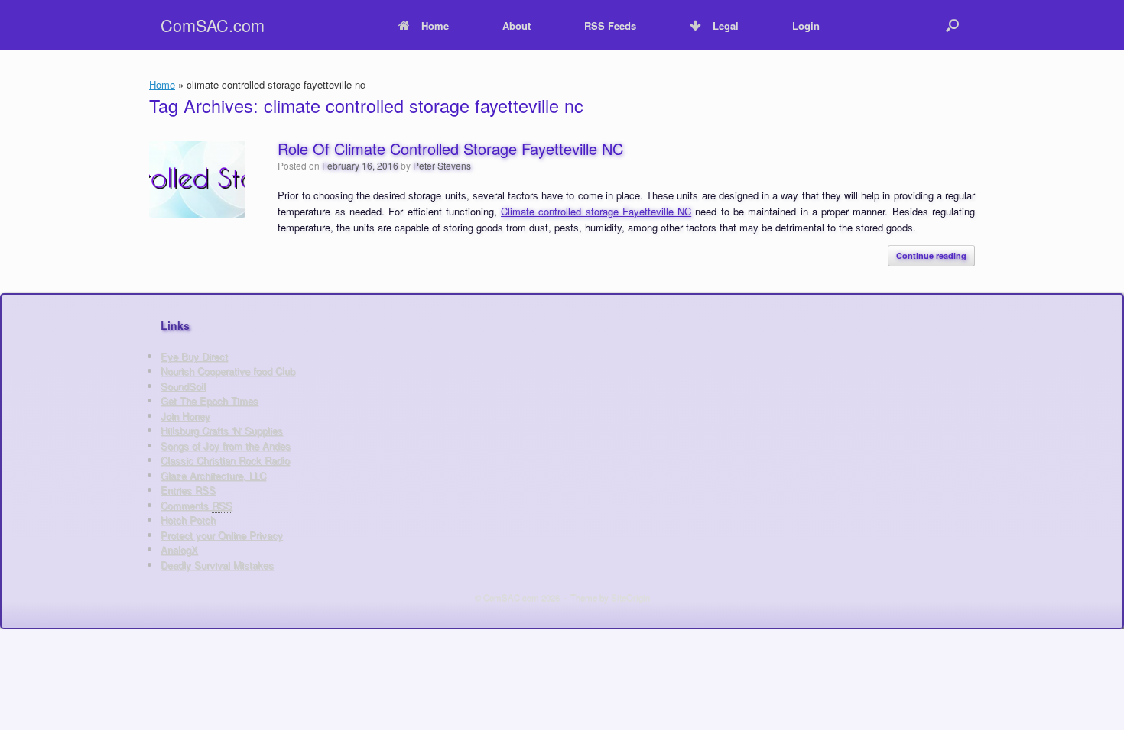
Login (806, 25)
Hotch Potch (188, 519)
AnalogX (179, 549)
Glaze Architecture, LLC (213, 475)
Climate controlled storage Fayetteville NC (596, 211)
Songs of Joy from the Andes (226, 445)
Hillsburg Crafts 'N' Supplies (222, 430)
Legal (726, 25)
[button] (952, 25)
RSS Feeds (610, 25)
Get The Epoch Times (209, 400)
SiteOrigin (630, 597)
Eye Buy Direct (194, 356)
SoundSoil (183, 386)
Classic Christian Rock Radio (225, 460)
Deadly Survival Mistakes (217, 564)
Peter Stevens (442, 165)
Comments (196, 505)
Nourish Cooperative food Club (228, 370)
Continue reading (931, 255)
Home (435, 25)
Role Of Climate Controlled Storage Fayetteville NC (450, 148)
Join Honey (185, 416)
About (516, 25)
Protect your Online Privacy (222, 535)
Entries (188, 490)
